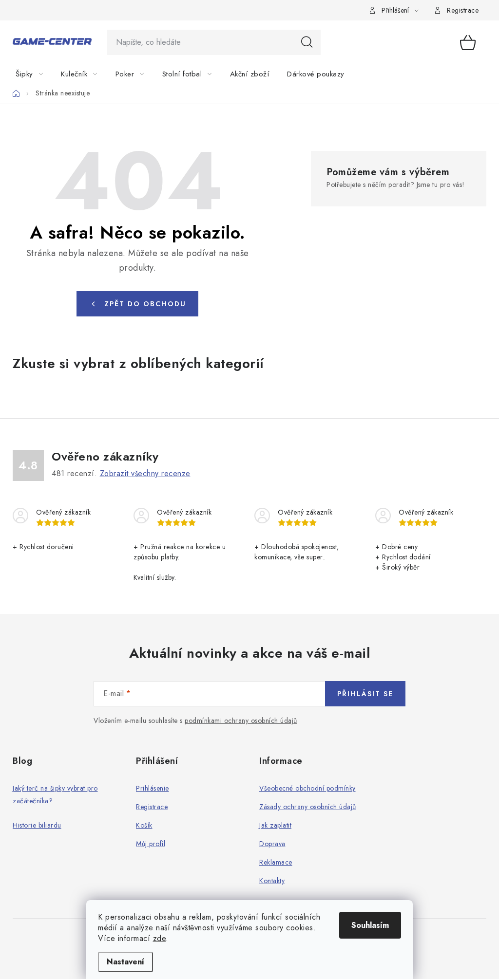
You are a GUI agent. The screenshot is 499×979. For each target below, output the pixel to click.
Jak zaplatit (275, 825)
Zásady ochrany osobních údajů (307, 807)
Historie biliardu (37, 825)
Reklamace (275, 862)
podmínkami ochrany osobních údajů (241, 720)
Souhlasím (370, 925)
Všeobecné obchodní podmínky (307, 788)
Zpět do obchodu (145, 304)
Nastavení (125, 961)
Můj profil (150, 844)
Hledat (307, 42)
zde (159, 938)
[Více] (458, 74)
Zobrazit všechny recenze (145, 473)
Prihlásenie (152, 788)
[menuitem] (35, 74)
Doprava (272, 844)
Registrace (463, 10)
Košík (144, 825)
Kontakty (272, 881)
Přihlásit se (365, 694)
